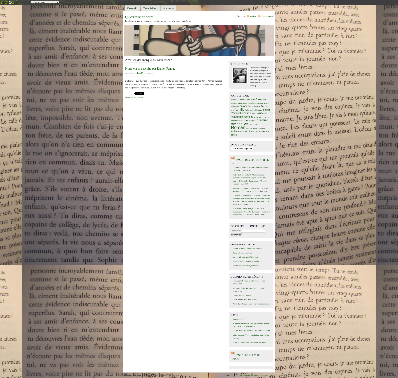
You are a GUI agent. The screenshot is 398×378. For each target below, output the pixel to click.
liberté (264, 113)
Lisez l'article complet (134, 98)
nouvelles (239, 121)
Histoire (258, 110)
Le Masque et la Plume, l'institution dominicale (250, 342)
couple (246, 103)
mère (233, 121)
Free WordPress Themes (249, 375)
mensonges (246, 116)
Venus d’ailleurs (150, 8)
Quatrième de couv (139, 16)
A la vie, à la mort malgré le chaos (245, 257)
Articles (253, 16)
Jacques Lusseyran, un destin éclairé (256, 304)
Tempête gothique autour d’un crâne (246, 261)
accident (234, 100)
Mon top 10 (168, 8)
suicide (255, 132)
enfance (244, 106)
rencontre (253, 124)
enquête (260, 106)
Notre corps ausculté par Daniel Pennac (150, 68)
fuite (247, 110)
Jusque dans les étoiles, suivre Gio (246, 266)
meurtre (257, 117)
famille (240, 109)
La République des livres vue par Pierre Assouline (251, 331)
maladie (235, 116)
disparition (257, 103)
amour (261, 99)
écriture (234, 135)
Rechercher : (236, 231)
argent (234, 103)
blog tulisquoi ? (238, 319)
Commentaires (266, 16)
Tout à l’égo (246, 295)
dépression (235, 106)
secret (252, 128)
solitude (235, 131)
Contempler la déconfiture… (243, 253)
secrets (258, 128)
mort (265, 116)
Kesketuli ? (132, 8)
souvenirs (246, 131)
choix (240, 103)
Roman (238, 127)
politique (252, 121)
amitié (253, 99)
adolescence (244, 100)
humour (244, 113)
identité (259, 113)
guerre (252, 110)
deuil (250, 103)
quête (245, 124)
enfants (252, 106)
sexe (263, 128)
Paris (246, 121)
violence (264, 131)
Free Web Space (267, 375)
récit (247, 128)
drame (265, 103)
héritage (252, 113)
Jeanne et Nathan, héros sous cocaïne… (248, 248)
